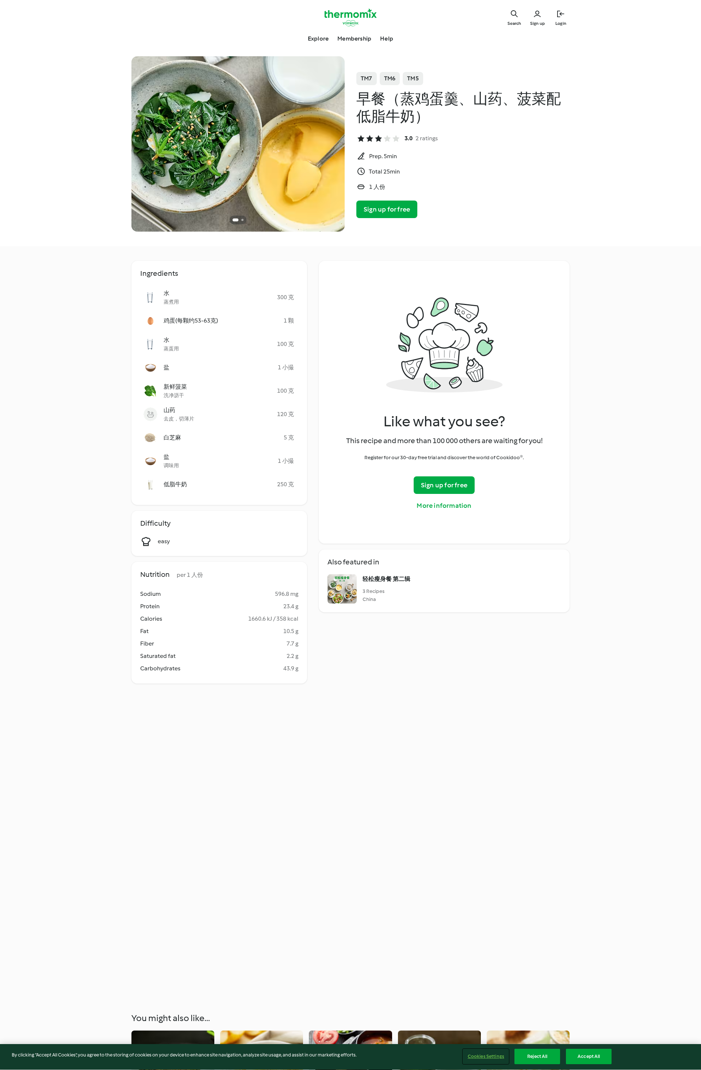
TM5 (413, 78)
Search (514, 23)
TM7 (366, 78)
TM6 (390, 78)
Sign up (537, 23)
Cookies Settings (486, 1056)
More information (444, 506)
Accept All (589, 1056)
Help (386, 38)
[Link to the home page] (350, 17)
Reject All (537, 1056)
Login (560, 23)
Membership (354, 38)
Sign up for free (387, 209)
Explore (318, 38)
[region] (350, 1057)
